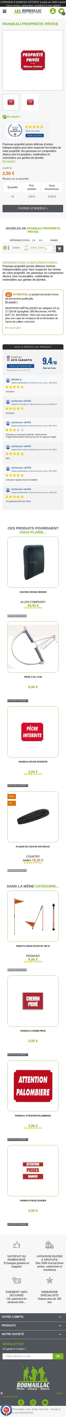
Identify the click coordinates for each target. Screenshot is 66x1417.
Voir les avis (34, 135)
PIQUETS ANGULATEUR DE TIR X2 (33, 946)
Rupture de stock (17, 616)
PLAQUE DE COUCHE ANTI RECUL (33, 847)
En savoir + (9, 161)
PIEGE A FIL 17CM (33, 677)
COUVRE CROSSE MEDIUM (33, 592)
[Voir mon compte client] (53, 10)
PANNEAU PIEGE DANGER (33, 1200)
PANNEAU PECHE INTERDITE (33, 762)
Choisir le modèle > (33, 208)
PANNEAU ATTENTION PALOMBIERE (33, 1116)
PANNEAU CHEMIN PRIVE (33, 1031)
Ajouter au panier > (18, 701)
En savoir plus (13, 327)
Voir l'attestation (20, 366)
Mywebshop (26, 1412)
